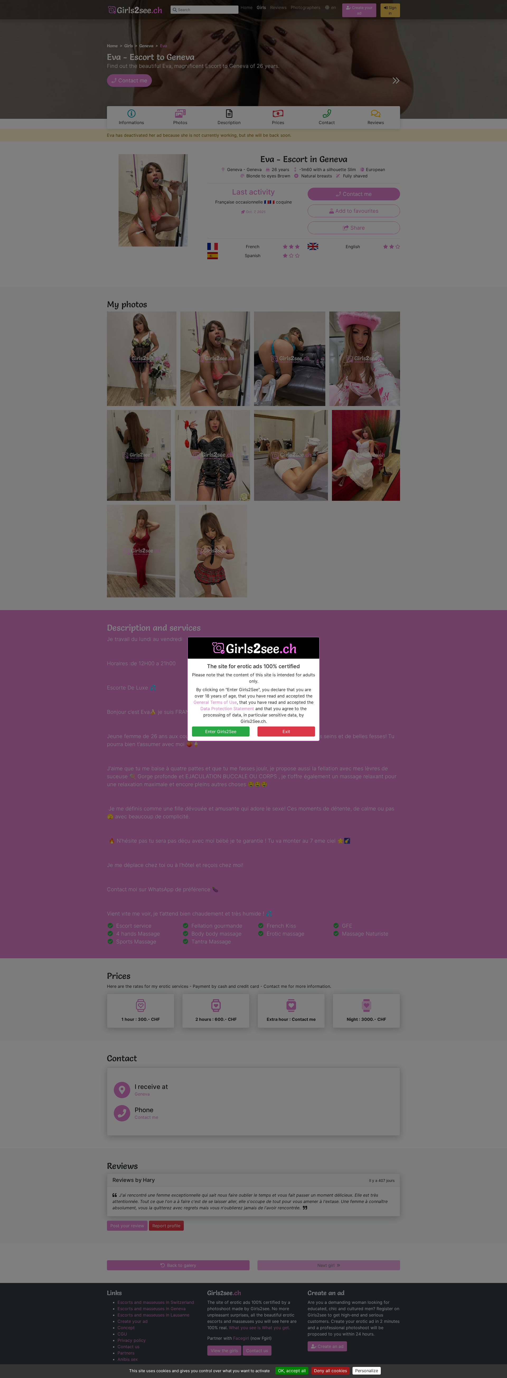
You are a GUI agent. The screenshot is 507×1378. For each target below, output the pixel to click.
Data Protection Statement (227, 708)
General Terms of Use (215, 702)
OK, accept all (292, 1370)
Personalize (366, 1370)
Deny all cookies (330, 1370)
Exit (286, 731)
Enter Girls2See (220, 731)
